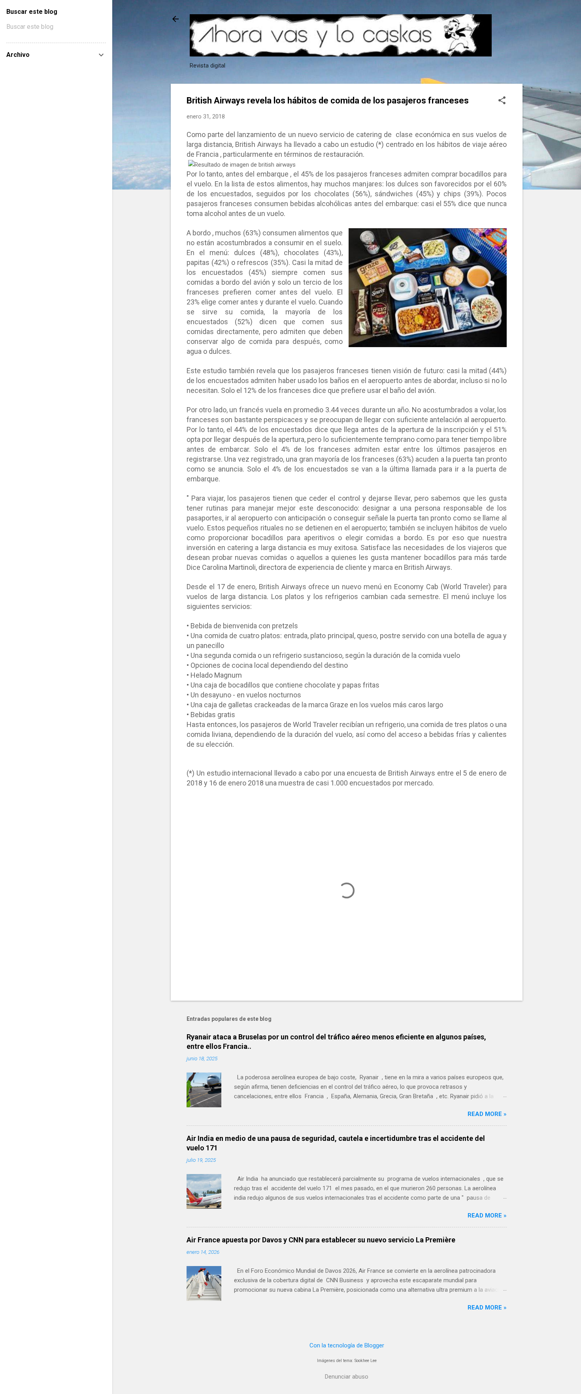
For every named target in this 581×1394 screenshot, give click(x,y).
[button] (502, 101)
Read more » (487, 1114)
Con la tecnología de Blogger (346, 1345)
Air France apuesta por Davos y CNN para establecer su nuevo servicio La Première (321, 1240)
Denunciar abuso (346, 1376)
